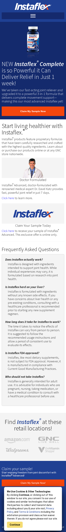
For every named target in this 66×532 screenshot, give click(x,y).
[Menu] (33, 15)
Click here (8, 198)
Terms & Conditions (29, 511)
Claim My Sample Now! (33, 483)
